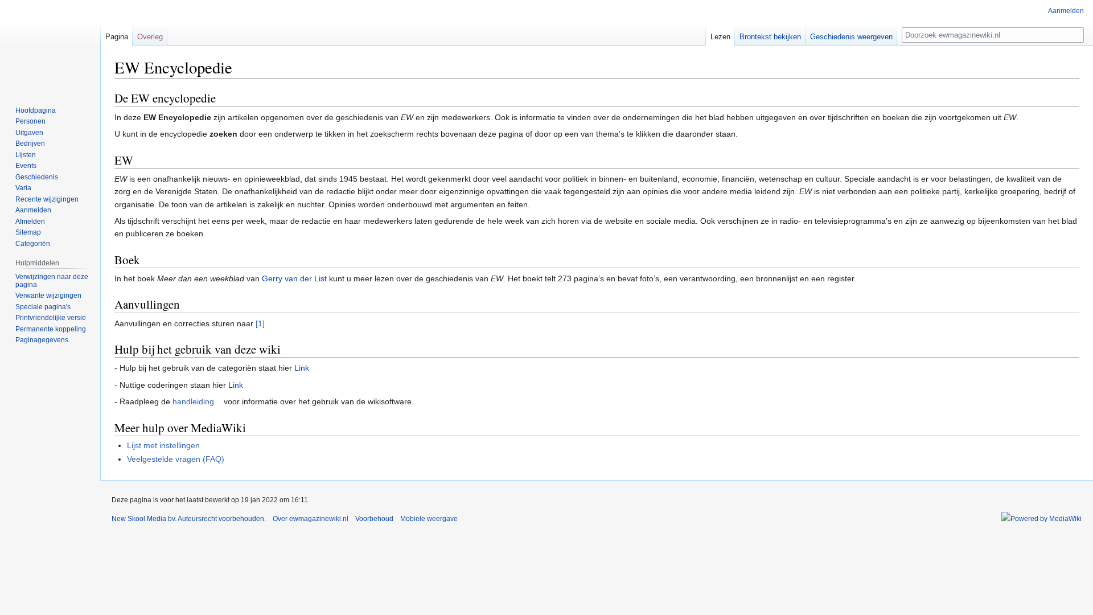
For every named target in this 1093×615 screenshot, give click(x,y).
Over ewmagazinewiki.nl (310, 519)
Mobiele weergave (429, 519)
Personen (30, 121)
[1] (260, 323)
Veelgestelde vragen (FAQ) (175, 459)
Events (25, 166)
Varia (23, 188)
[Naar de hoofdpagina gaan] (50, 45)
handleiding (193, 401)
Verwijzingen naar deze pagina (51, 281)
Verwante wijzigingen (48, 296)
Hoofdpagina (35, 110)
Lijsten (25, 155)
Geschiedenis (36, 177)
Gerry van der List (294, 278)
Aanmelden (1066, 11)
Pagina (116, 36)
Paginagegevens (41, 340)
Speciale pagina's (43, 307)
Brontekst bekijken (770, 36)
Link (301, 367)
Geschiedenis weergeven (851, 36)
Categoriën (32, 244)
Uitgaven (29, 133)
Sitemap (28, 232)
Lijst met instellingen (163, 445)
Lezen (720, 36)
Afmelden (30, 222)
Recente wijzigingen (47, 199)
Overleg (150, 36)
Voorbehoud (374, 519)
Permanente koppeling (50, 329)
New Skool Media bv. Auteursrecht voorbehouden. (189, 519)
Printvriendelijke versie (50, 318)
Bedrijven (30, 143)
